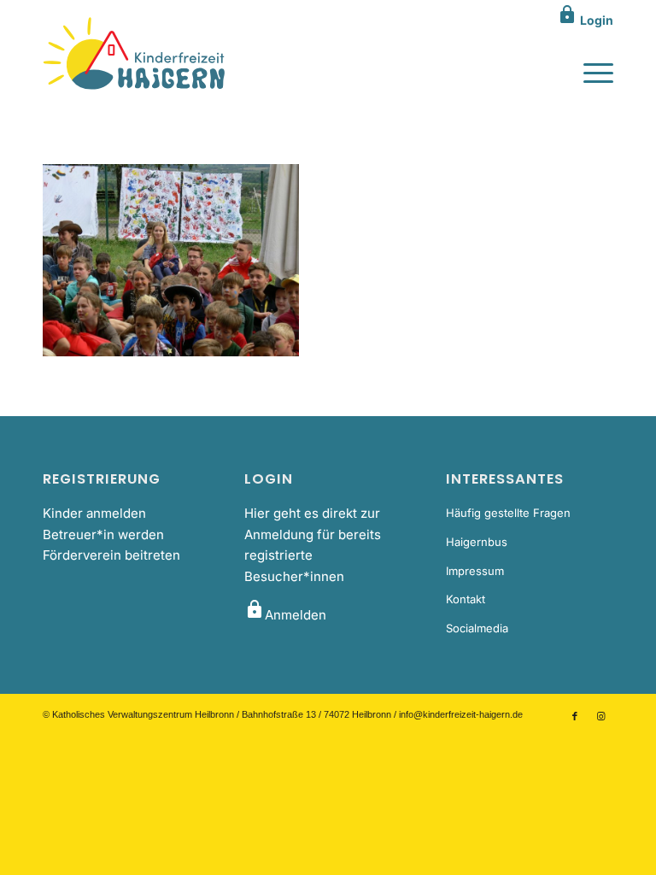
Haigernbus (476, 542)
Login (585, 20)
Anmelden (285, 615)
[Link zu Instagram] (600, 716)
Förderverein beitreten (111, 555)
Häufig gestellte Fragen (508, 513)
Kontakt (465, 599)
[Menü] (589, 71)
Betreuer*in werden (103, 534)
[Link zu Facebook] (575, 716)
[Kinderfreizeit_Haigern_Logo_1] (135, 54)
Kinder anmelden (94, 513)
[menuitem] (589, 71)
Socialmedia (477, 628)
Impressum (475, 571)
